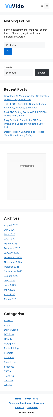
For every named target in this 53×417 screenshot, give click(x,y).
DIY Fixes (9, 334)
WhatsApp (9, 385)
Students (9, 366)
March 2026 (10, 243)
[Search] (8, 51)
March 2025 (10, 299)
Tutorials (8, 380)
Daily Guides (11, 329)
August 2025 (11, 276)
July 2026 (9, 229)
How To (8, 339)
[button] (42, 6)
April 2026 (9, 239)
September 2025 (13, 271)
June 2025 (10, 285)
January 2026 (11, 253)
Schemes (9, 357)
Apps (7, 325)
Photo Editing (11, 348)
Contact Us (32, 407)
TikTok (7, 371)
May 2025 (9, 289)
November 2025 (13, 262)
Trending (9, 376)
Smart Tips (10, 362)
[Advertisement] (26, 182)
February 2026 (12, 248)
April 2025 (9, 294)
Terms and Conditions (20, 403)
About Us (19, 407)
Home (18, 398)
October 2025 (11, 266)
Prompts (8, 353)
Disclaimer (38, 403)
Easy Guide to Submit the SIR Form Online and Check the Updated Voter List (24, 124)
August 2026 (11, 225)
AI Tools (8, 320)
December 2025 (13, 257)
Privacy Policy (31, 398)
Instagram (9, 343)
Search (8, 67)
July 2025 (9, 280)
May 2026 (9, 234)
